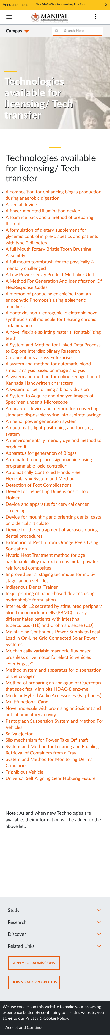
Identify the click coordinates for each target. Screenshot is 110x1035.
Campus (14, 31)
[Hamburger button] (9, 17)
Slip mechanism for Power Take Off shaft (47, 740)
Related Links (21, 946)
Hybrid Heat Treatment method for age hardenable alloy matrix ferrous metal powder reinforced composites (52, 562)
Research (17, 922)
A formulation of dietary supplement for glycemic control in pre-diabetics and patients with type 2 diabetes (52, 236)
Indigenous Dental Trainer (32, 587)
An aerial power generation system (41, 421)
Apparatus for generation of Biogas (41, 453)
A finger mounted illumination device (43, 211)
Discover (17, 934)
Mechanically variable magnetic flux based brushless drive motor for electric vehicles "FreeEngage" (49, 657)
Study (13, 910)
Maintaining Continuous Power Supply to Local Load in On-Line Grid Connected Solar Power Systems (53, 638)
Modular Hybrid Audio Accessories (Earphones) (53, 695)
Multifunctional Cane (27, 702)
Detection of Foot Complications (39, 485)
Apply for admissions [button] (36, 965)
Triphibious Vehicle (24, 772)
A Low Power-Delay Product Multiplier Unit (50, 275)
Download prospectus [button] (35, 984)
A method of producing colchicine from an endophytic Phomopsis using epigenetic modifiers (48, 300)
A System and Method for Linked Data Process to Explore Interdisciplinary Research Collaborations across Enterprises (53, 351)
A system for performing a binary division (47, 389)
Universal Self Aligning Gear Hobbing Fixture (51, 778)
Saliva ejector (19, 734)
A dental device (21, 205)
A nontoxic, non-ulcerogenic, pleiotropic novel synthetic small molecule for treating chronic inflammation (52, 319)
